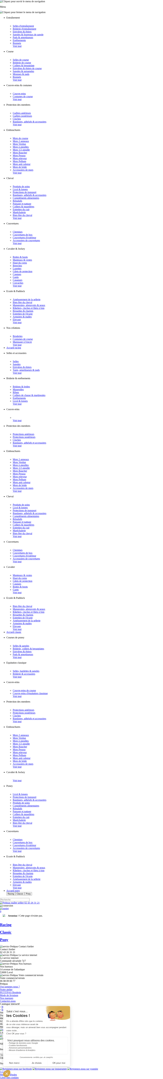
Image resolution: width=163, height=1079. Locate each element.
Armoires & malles (22, 316)
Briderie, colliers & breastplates (28, 648)
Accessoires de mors (23, 170)
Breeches (17, 265)
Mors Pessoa (19, 155)
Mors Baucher (20, 152)
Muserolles (18, 389)
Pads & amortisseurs (23, 37)
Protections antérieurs (23, 434)
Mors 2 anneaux (21, 141)
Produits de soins (21, 186)
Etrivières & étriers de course (27, 68)
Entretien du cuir (21, 209)
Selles (16, 361)
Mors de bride (20, 167)
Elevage (17, 319)
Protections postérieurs (24, 437)
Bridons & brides (21, 386)
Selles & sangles (21, 645)
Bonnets (17, 43)
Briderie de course (22, 62)
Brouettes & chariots (23, 311)
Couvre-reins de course (24, 690)
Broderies (17, 336)
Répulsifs (17, 200)
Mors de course (20, 138)
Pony (28, 894)
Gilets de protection (22, 271)
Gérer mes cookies (9, 1077)
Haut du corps (20, 262)
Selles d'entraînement (23, 26)
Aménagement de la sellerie (26, 299)
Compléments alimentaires (26, 198)
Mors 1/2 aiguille (21, 149)
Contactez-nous (8, 1001)
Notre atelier (6, 989)
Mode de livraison (9, 995)
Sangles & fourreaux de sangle (28, 34)
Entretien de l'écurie (23, 313)
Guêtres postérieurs (22, 116)
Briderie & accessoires (24, 674)
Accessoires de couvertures (26, 240)
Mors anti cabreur (21, 164)
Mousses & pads (21, 74)
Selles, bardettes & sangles (26, 671)
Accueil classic (13, 632)
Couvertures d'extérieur (24, 237)
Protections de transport (24, 192)
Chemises (17, 231)
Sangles (17, 364)
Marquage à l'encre (22, 342)
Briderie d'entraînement (24, 28)
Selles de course (21, 59)
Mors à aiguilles (21, 147)
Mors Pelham (19, 161)
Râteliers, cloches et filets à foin (28, 308)
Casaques (17, 280)
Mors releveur (20, 158)
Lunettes (17, 268)
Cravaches (18, 283)
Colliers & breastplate (23, 65)
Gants (16, 277)
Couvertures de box (22, 234)
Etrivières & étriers (22, 31)
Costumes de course (23, 96)
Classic (20, 894)
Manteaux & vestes (22, 260)
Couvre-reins (19, 93)
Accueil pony (13, 890)
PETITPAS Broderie (10, 992)
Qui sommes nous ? (10, 986)
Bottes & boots (20, 257)
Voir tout (17, 46)
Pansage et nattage (22, 203)
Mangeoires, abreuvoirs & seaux (29, 305)
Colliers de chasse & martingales (29, 395)
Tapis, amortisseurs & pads (26, 370)
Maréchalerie (19, 212)
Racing (11, 894)
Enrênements (19, 40)
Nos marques (6, 998)
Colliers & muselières (23, 206)
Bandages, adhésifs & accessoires (29, 121)
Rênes (16, 392)
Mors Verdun (19, 144)
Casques (17, 274)
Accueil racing (13, 347)
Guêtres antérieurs (22, 113)
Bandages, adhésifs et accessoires (29, 442)
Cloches (17, 118)
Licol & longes (20, 189)
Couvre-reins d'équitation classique (30, 693)
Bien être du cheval (22, 215)
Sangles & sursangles (23, 71)
